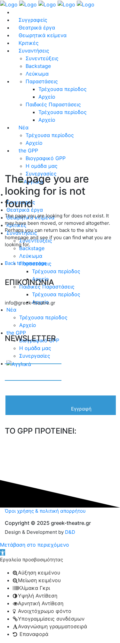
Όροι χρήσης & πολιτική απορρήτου (45, 511)
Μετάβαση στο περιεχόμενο (34, 544)
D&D (70, 532)
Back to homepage (26, 263)
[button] (2, 552)
